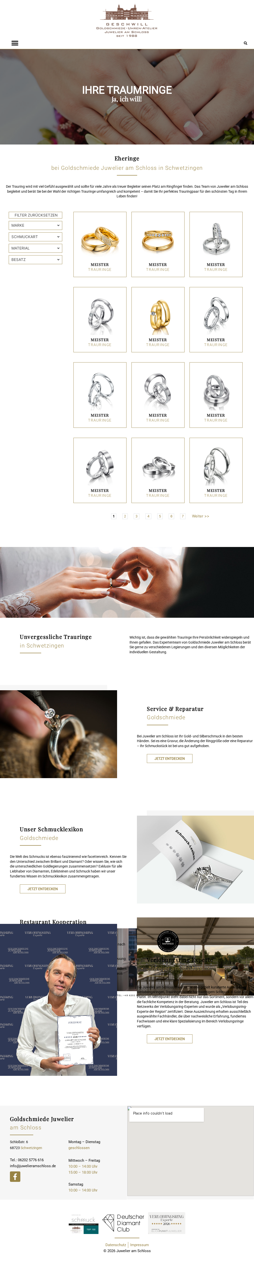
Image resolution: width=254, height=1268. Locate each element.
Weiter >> (200, 516)
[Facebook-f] (15, 1176)
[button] (245, 43)
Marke (17, 225)
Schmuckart (24, 236)
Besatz (18, 259)
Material (20, 248)
